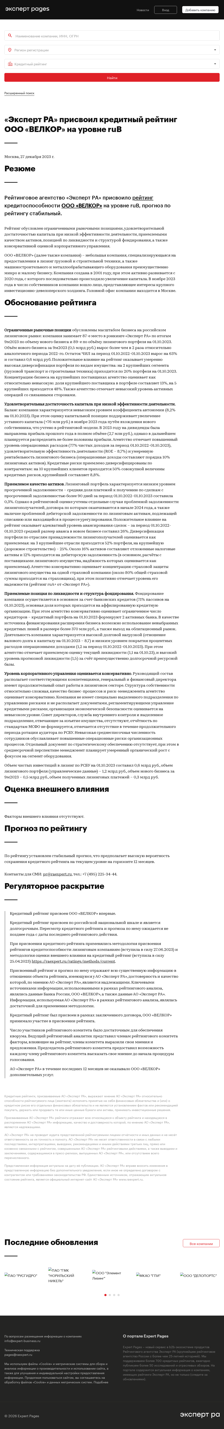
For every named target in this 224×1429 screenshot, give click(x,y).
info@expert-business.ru (22, 1340)
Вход (165, 9)
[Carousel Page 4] (118, 1295)
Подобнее (101, 1381)
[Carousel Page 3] (114, 1295)
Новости (143, 9)
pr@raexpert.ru (57, 875)
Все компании (201, 1243)
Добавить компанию (200, 9)
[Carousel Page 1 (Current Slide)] (105, 1295)
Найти (112, 77)
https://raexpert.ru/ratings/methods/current (73, 962)
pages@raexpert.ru (18, 1354)
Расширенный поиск (19, 92)
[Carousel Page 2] (110, 1295)
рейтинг (142, 197)
